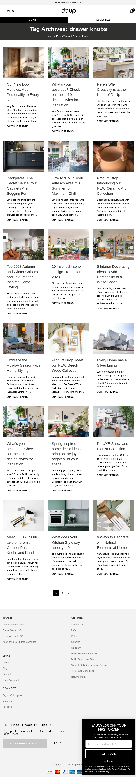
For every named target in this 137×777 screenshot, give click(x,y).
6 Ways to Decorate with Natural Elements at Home (113, 542)
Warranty (76, 647)
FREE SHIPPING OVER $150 (68, 2)
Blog (5, 668)
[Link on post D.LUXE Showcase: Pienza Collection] (113, 421)
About (6, 662)
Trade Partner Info (12, 630)
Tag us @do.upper (12, 695)
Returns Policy (78, 676)
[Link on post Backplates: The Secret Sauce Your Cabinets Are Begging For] (23, 156)
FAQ (73, 630)
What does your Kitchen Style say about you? (66, 542)
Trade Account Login (13, 624)
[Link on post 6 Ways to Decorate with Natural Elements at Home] (113, 515)
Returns (75, 636)
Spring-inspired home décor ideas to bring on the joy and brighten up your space (68, 454)
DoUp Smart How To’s (82, 659)
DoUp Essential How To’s (84, 653)
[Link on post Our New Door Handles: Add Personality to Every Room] (23, 62)
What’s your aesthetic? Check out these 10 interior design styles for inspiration (68, 94)
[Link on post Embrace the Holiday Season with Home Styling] (23, 338)
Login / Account (11, 680)
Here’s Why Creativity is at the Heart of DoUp (111, 89)
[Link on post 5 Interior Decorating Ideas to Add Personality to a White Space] (113, 244)
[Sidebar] (4, 237)
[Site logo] (68, 10)
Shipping (75, 641)
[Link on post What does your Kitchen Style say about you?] (68, 515)
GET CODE (56, 743)
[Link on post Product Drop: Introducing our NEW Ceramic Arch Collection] (113, 156)
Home (50, 36)
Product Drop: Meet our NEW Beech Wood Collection (67, 365)
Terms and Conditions (82, 670)
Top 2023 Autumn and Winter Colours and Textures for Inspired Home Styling (22, 276)
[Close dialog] (131, 723)
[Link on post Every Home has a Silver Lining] (113, 338)
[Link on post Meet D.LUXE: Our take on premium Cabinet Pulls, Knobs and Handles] (23, 515)
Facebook (8, 706)
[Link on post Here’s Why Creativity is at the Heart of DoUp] (113, 62)
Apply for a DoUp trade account (19, 641)
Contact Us (8, 674)
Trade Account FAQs (13, 636)
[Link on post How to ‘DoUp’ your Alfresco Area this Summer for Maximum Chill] (68, 156)
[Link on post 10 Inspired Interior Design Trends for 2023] (68, 244)
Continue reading (17, 126)
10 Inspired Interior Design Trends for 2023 (67, 271)
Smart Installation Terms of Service (89, 665)
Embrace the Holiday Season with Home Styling (23, 365)
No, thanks (108, 761)
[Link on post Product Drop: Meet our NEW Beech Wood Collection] (68, 338)
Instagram (8, 701)
